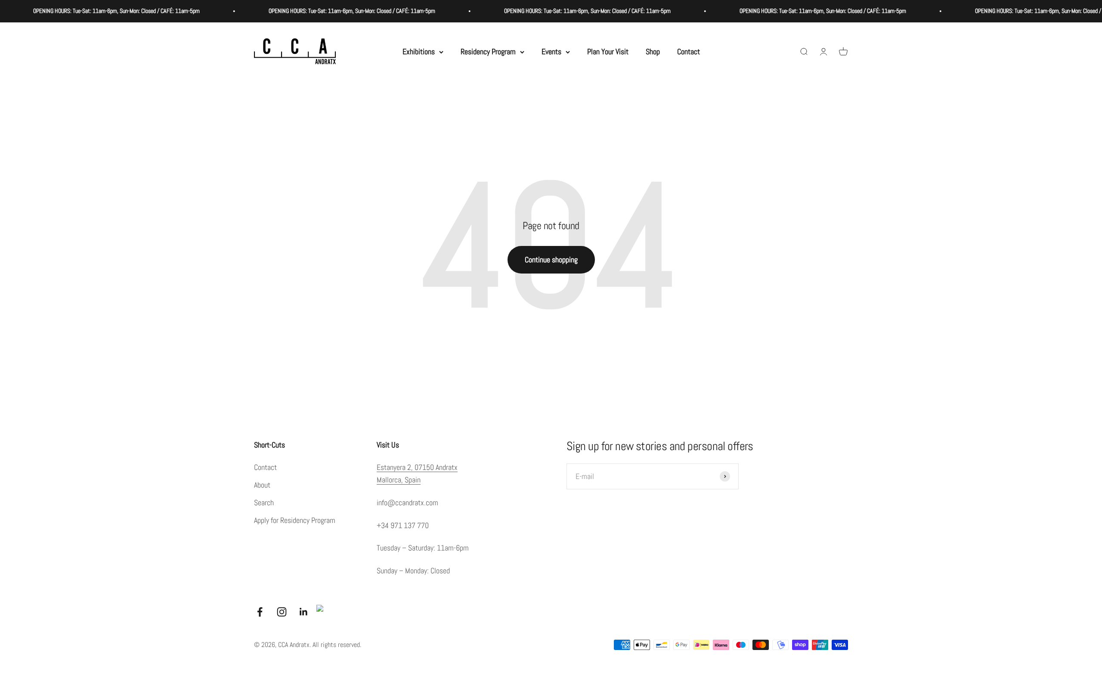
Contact (688, 51)
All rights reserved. (337, 644)
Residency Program (488, 51)
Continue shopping (551, 259)
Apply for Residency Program (294, 520)
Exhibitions (418, 51)
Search (264, 502)
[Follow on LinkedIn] (304, 612)
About (262, 485)
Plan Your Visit (607, 51)
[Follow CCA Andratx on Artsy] (323, 612)
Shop (653, 51)
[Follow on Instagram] (282, 612)
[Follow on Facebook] (260, 612)
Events (551, 51)
